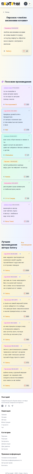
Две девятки (5, 446)
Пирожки (4, 436)
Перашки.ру (11, 28)
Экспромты (5, 441)
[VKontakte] (2, 406)
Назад (7, 12)
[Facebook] (6, 406)
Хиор (20, 473)
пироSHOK (10, 111)
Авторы (3, 419)
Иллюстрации (5, 422)
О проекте (4, 425)
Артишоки (10, 136)
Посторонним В (11, 104)
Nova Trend (9, 221)
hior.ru (26, 473)
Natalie (7, 177)
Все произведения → (26, 245)
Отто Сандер (10, 198)
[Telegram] (12, 406)
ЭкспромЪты (11, 183)
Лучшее (4, 417)
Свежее (4, 414)
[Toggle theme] (25, 3)
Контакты (4, 465)
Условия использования (9, 457)
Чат (2, 427)
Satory (8, 51)
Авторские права (6, 463)
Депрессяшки (11, 88)
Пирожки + (10, 161)
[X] (9, 406)
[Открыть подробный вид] (29, 87)
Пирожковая (10, 300)
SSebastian (9, 155)
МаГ (6, 130)
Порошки (4, 438)
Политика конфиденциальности (11, 460)
